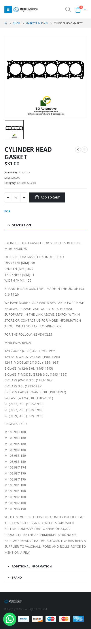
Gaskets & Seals (26, 182)
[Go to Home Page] (5, 23)
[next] (85, 149)
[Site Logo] (25, 9)
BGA (7, 211)
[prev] (78, 149)
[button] (8, 9)
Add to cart (50, 197)
